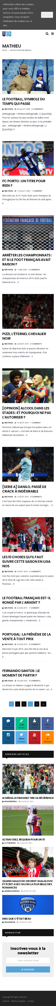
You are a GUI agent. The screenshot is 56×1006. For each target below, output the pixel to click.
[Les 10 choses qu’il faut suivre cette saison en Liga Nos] (28, 534)
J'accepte (47, 14)
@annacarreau (12, 891)
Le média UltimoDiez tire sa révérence (28, 798)
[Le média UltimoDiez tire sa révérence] (28, 779)
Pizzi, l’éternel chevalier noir (24, 336)
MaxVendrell (10, 801)
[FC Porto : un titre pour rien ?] (28, 158)
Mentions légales (18, 1001)
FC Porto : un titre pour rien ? (23, 183)
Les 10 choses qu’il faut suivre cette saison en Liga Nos (26, 561)
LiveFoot (5, 1001)
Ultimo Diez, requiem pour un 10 (23, 839)
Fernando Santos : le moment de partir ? (21, 673)
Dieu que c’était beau (16, 918)
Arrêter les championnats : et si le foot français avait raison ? (27, 260)
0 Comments (37, 109)
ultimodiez (10, 843)
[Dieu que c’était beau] (28, 905)
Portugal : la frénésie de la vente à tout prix (26, 636)
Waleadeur (9, 922)
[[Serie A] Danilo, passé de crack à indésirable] (28, 464)
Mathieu (8, 109)
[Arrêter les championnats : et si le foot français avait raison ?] (28, 232)
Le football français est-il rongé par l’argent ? (26, 600)
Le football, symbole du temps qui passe (23, 101)
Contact (30, 1001)
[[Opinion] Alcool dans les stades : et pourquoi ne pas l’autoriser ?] (28, 385)
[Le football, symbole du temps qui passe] (28, 76)
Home (4, 50)
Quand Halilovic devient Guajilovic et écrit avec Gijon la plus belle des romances (27, 884)
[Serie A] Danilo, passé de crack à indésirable (24, 489)
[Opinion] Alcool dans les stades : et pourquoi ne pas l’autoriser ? (26, 413)
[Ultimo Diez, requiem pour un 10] (28, 820)
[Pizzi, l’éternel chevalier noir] (28, 311)
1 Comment (37, 191)
